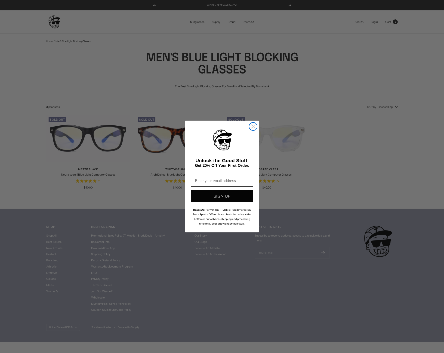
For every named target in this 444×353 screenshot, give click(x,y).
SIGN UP (222, 196)
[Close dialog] (253, 126)
